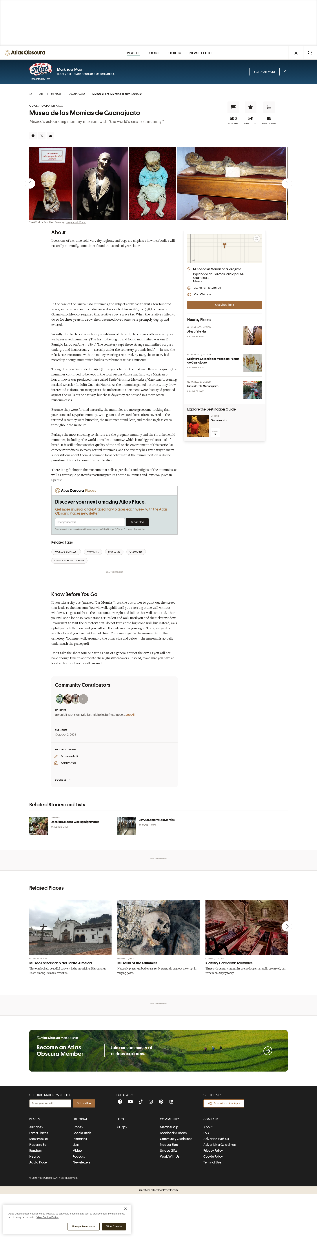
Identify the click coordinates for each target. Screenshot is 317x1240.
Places (34, 1119)
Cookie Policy (213, 1156)
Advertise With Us (216, 1138)
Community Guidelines (176, 1138)
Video (77, 1150)
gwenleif (61, 714)
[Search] (310, 53)
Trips (120, 1119)
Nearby (34, 1156)
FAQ (206, 1133)
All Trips (121, 1127)
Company (211, 1119)
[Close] (125, 1209)
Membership (169, 1127)
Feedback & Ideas (173, 1133)
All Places (36, 1127)
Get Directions (224, 304)
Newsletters (81, 1162)
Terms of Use (139, 529)
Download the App (227, 1103)
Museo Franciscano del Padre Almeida (60, 963)
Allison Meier (61, 827)
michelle (98, 714)
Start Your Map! (264, 71)
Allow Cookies (114, 1226)
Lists (76, 1144)
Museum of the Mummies (137, 963)
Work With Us (169, 1156)
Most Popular (38, 1138)
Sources (60, 780)
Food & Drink (82, 1133)
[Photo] (252, 335)
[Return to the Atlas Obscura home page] (25, 53)
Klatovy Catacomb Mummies (229, 963)
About (207, 1127)
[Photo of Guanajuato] (198, 426)
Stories (78, 1127)
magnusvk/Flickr (76, 222)
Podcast (79, 1156)
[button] (233, 107)
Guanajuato (219, 420)
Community (169, 1119)
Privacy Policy (123, 529)
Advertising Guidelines (219, 1144)
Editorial (80, 1119)
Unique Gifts (168, 1150)
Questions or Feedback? (158, 1190)
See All (130, 714)
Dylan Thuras (149, 825)
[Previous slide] (30, 183)
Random (35, 1150)
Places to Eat (38, 1144)
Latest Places (38, 1133)
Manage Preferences (83, 1226)
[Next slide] (287, 183)
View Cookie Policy (48, 1217)
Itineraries (80, 1138)
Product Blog (169, 1144)
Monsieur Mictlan (80, 714)
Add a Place (38, 1162)
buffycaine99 (114, 714)
